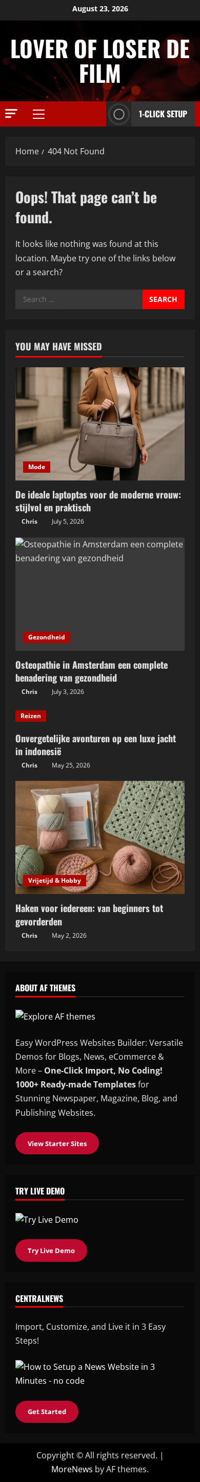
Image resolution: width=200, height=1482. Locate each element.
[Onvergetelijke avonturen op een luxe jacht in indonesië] (100, 716)
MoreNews (72, 1469)
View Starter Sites (57, 1143)
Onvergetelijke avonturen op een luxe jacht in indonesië (95, 744)
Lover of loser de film (100, 60)
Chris (29, 521)
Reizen (31, 715)
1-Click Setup (163, 114)
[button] (11, 113)
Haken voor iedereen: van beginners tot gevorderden (89, 914)
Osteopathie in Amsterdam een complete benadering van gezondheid (91, 671)
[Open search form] (95, 114)
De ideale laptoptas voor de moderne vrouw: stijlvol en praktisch (98, 501)
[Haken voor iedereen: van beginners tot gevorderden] (100, 837)
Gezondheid (46, 637)
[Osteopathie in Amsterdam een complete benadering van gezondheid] (100, 594)
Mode (36, 466)
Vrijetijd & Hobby (54, 880)
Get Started (47, 1411)
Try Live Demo (51, 1250)
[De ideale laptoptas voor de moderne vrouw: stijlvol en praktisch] (100, 423)
